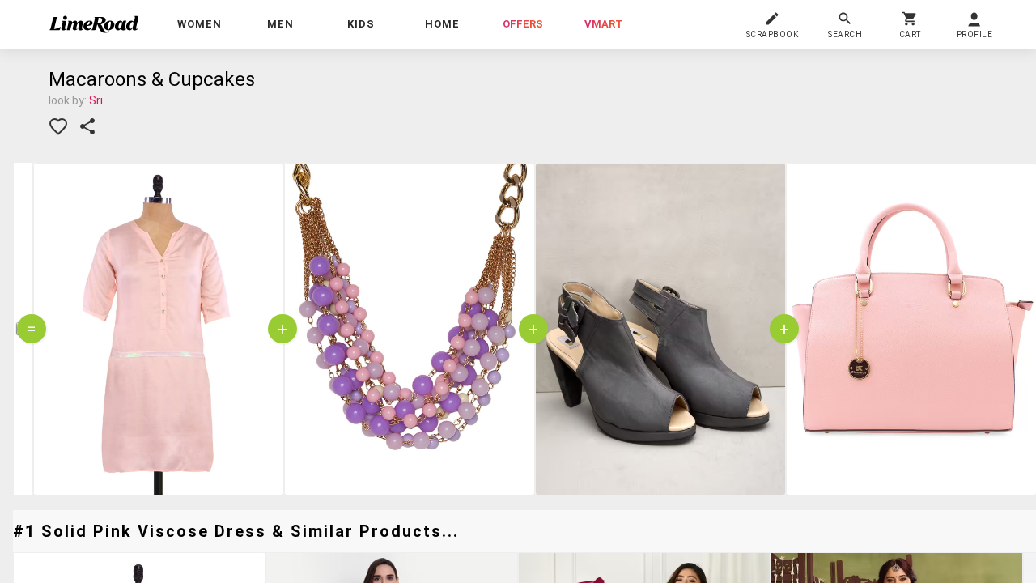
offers (523, 24)
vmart (603, 24)
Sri (96, 100)
